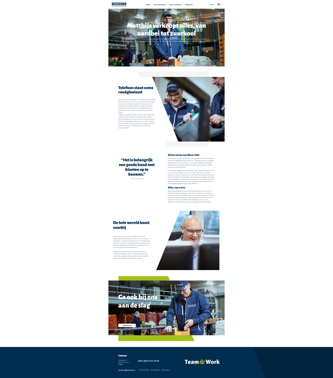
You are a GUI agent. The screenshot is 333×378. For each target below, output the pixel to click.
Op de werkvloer (175, 4)
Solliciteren (127, 325)
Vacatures (189, 4)
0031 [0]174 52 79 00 (148, 361)
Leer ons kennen (159, 4)
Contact (211, 4)
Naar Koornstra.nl (165, 370)
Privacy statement (155, 370)
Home (148, 4)
